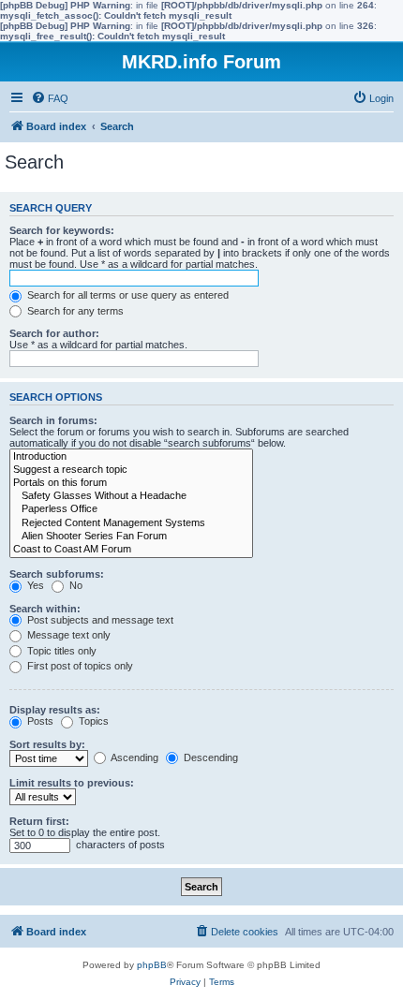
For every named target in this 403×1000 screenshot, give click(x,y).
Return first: (39, 821)
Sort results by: (47, 744)
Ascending (133, 757)
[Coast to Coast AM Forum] (131, 549)
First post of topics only (78, 665)
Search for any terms (74, 310)
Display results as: (54, 709)
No (74, 585)
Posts (38, 721)
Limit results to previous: (71, 782)
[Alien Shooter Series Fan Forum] (131, 536)
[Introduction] (131, 456)
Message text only (67, 634)
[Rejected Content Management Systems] (131, 523)
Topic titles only (60, 650)
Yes (34, 585)
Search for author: (54, 333)
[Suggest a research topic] (131, 470)
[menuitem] (49, 98)
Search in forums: (53, 420)
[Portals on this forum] (131, 483)
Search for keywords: (61, 230)
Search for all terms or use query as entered (126, 295)
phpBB (152, 965)
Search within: (45, 608)
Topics (92, 721)
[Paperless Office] (131, 509)
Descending (209, 757)
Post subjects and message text (98, 619)
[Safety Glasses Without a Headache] (131, 496)
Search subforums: (56, 574)
